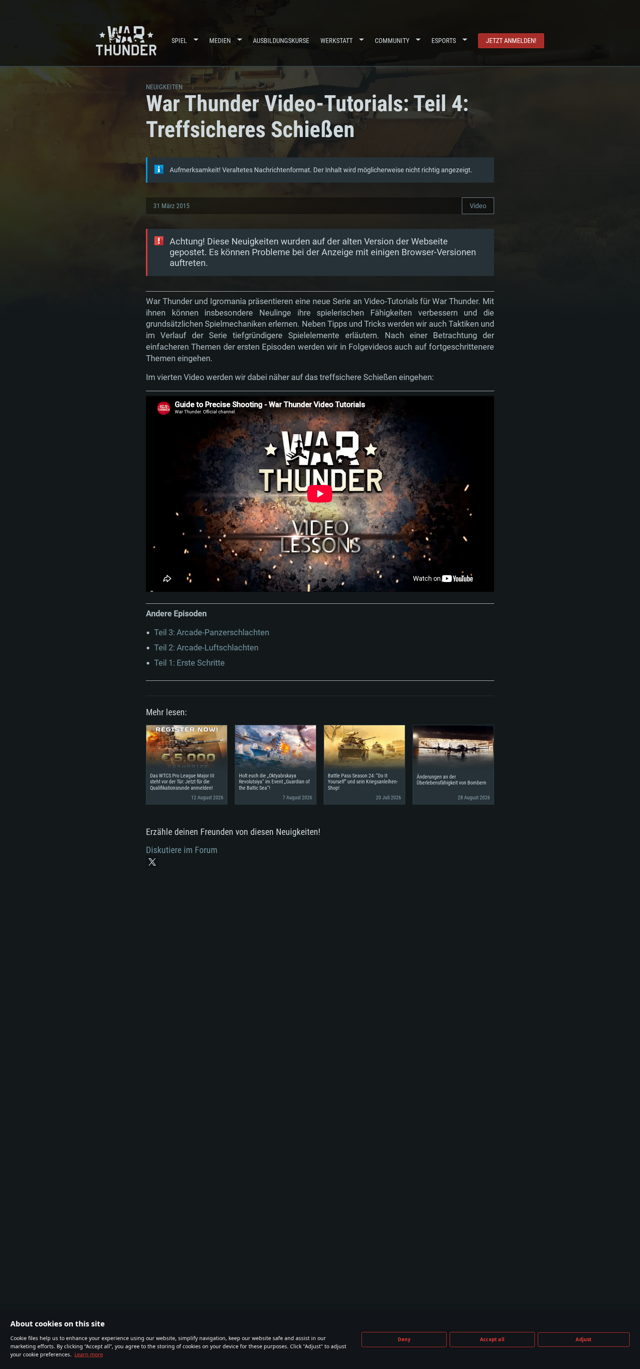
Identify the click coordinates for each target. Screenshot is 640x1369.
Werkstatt (336, 40)
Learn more (88, 1354)
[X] (152, 862)
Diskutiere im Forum (181, 850)
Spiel (179, 40)
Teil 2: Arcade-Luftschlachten (206, 647)
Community (392, 40)
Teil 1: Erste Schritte (189, 662)
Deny (404, 1339)
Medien (220, 40)
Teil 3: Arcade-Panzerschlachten (211, 632)
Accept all (492, 1339)
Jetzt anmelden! (511, 40)
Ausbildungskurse (281, 40)
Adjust (583, 1339)
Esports (443, 40)
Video (478, 206)
